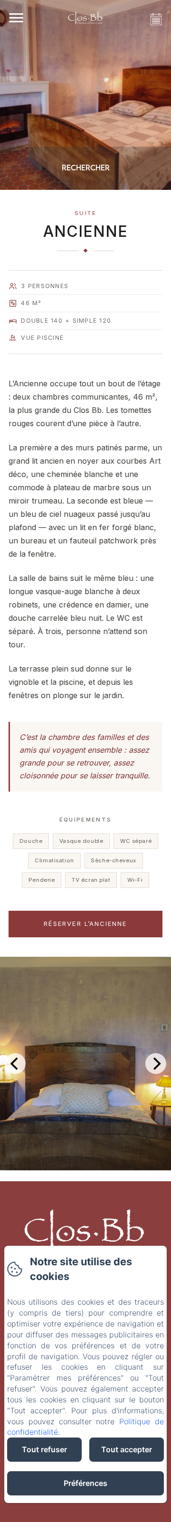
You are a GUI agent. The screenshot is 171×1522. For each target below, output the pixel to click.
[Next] (155, 1063)
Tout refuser (44, 1449)
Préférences (85, 1483)
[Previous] (15, 1063)
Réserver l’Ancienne (85, 923)
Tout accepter (126, 1449)
